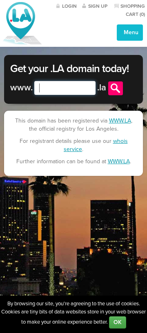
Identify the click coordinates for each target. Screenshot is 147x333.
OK (118, 322)
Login (69, 6)
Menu (130, 32)
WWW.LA (120, 120)
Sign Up (97, 6)
